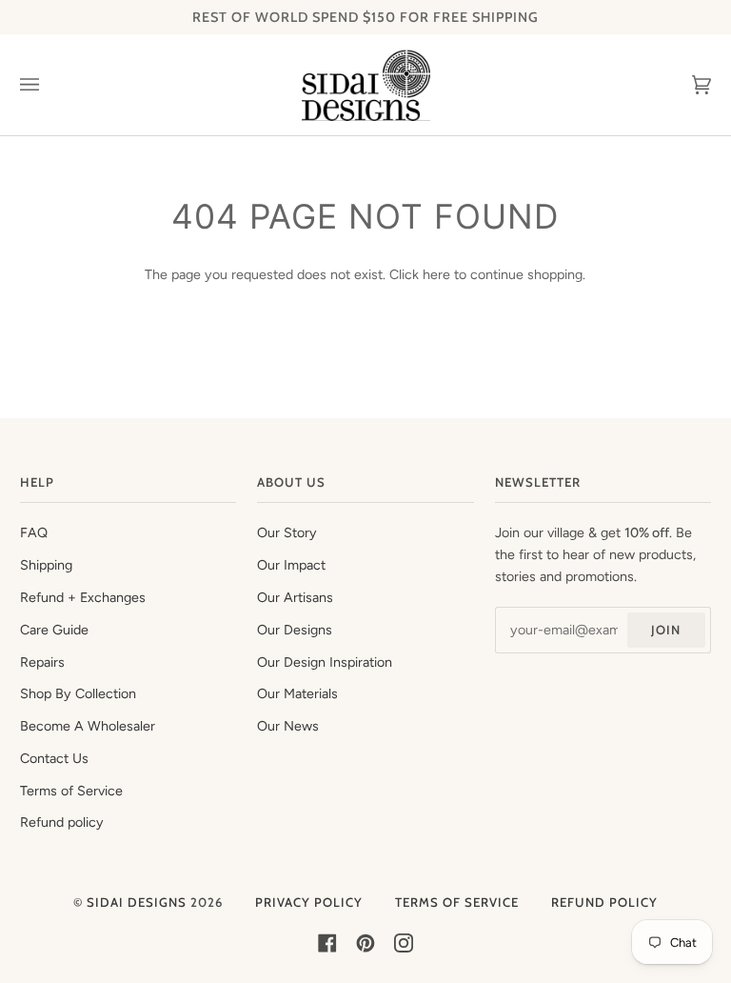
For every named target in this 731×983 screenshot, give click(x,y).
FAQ (34, 532)
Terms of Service (71, 790)
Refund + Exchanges (83, 597)
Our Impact (291, 564)
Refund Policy (604, 902)
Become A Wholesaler (87, 725)
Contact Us (54, 758)
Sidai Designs (137, 902)
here (436, 274)
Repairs (42, 662)
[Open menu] (48, 84)
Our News (288, 725)
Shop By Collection (78, 693)
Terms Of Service (457, 902)
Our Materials (297, 693)
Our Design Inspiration (324, 662)
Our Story (287, 532)
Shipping (46, 564)
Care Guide (54, 629)
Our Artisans (295, 597)
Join (666, 629)
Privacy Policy (309, 902)
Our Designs (294, 629)
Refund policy (62, 822)
